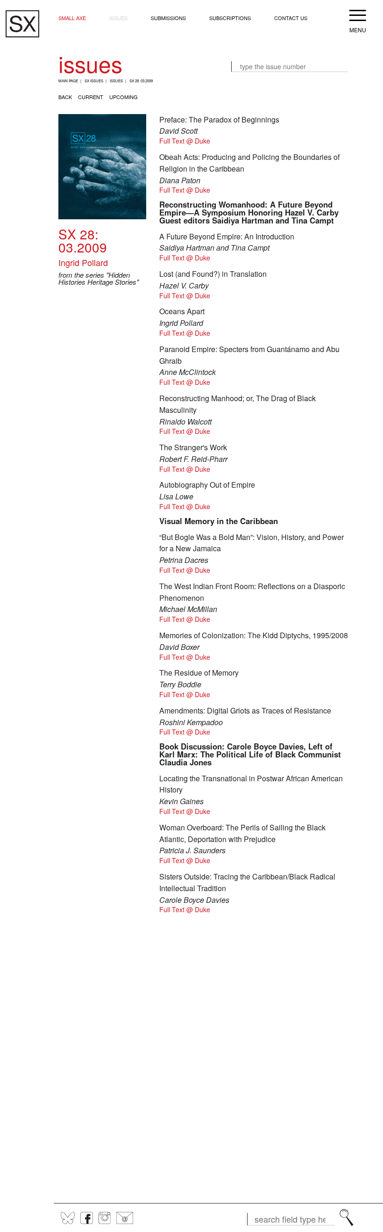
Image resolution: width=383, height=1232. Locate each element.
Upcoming (123, 97)
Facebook (86, 1218)
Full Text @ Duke (184, 140)
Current (90, 97)
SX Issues (94, 80)
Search (346, 1217)
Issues (118, 18)
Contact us (290, 18)
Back (65, 97)
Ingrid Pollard (83, 262)
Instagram (105, 1218)
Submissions (168, 18)
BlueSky (68, 1218)
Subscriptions (230, 18)
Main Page (68, 80)
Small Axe (72, 18)
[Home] (22, 24)
